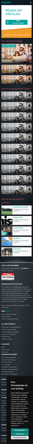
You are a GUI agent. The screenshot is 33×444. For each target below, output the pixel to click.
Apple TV (4, 405)
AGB (2, 347)
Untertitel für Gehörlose (9, 367)
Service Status (5, 317)
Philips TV (4, 420)
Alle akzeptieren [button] (20, 430)
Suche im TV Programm (8, 334)
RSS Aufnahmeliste (7, 372)
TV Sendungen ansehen (8, 329)
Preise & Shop (5, 337)
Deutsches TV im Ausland (9, 374)
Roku (2, 408)
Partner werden (6, 395)
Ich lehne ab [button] (20, 434)
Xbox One (4, 410)
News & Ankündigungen (8, 314)
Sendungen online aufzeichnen (11, 327)
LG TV (3, 417)
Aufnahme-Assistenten (8, 357)
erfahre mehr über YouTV (17, 34)
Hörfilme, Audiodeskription (9, 369)
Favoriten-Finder (6, 362)
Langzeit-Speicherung (8, 360)
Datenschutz (5, 350)
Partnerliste (5, 393)
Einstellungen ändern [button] (20, 437)
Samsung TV (5, 415)
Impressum (4, 352)
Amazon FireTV (6, 401)
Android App (5, 385)
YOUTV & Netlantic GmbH (9, 319)
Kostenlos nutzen (6, 339)
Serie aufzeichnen (18, 22)
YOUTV (6, 2)
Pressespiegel (5, 430)
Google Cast (5, 413)
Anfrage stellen (6, 441)
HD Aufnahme (5, 365)
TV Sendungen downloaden (10, 332)
